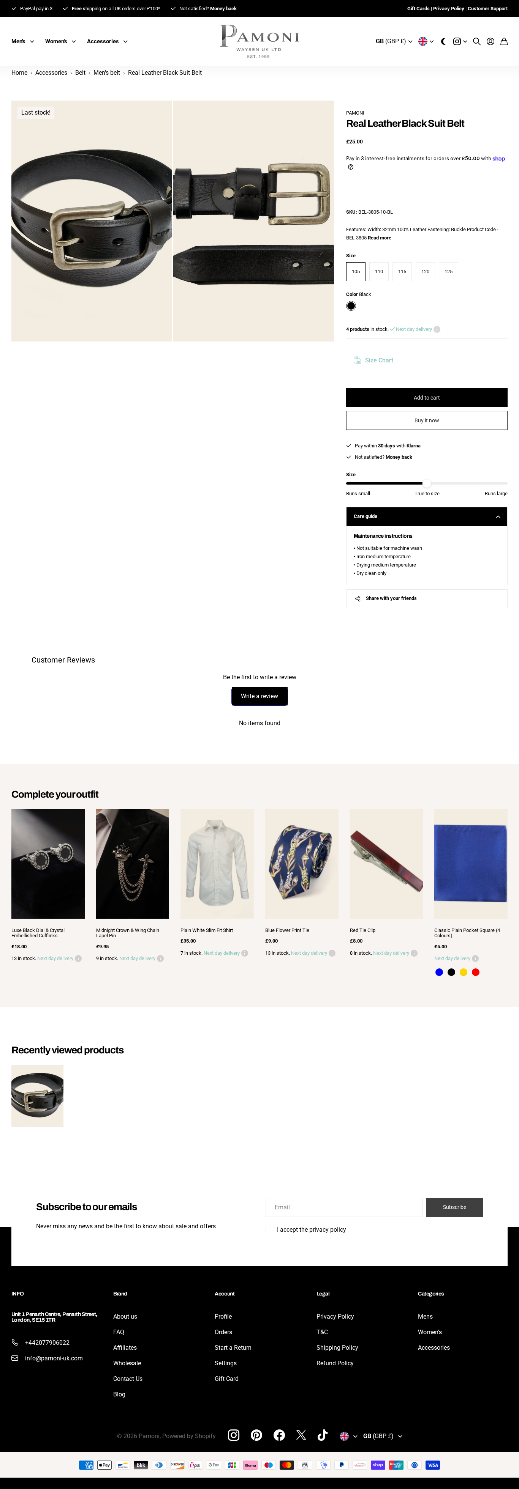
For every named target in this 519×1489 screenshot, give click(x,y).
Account (224, 1294)
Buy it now (427, 420)
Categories (431, 1294)
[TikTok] (323, 1435)
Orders (223, 1332)
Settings (226, 1363)
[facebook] (279, 1435)
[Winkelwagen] (504, 41)
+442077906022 (47, 1342)
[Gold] (463, 972)
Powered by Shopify (189, 1436)
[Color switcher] (443, 41)
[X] (301, 1435)
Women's (430, 1332)
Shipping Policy (337, 1347)
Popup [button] (437, 329)
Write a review (259, 696)
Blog (119, 1394)
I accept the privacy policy (311, 1229)
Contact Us (127, 1378)
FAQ (118, 1332)
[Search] (477, 41)
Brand (120, 1294)
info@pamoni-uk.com (54, 1358)
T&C (322, 1332)
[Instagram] (233, 1434)
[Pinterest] (256, 1435)
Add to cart (427, 398)
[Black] (451, 972)
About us (125, 1316)
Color (358, 294)
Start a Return (233, 1347)
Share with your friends (391, 598)
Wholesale (127, 1363)
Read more (379, 238)
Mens (425, 1316)
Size (351, 255)
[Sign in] (490, 41)
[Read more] (460, 41)
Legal (322, 1294)
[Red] (476, 972)
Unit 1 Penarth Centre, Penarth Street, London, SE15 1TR (54, 1317)
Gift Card (227, 1378)
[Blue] (439, 972)
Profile (223, 1316)
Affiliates (125, 1347)
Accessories (434, 1347)
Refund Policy (335, 1363)
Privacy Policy (335, 1316)
